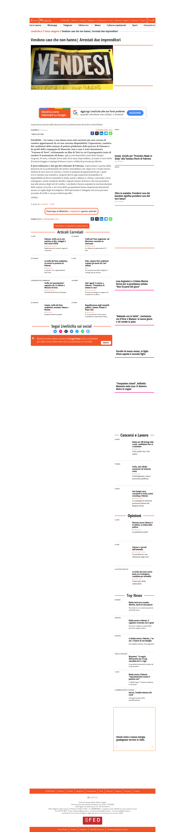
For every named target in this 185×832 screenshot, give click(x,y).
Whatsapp (44, 25)
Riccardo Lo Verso (51, 246)
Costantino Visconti (139, 552)
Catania (83, 20)
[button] (116, 746)
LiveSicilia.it (36, 31)
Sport (126, 25)
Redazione (49, 268)
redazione (44, 130)
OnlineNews (120, 161)
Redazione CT (91, 312)
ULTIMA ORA (64, 20)
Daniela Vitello (138, 498)
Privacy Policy (62, 829)
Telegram (59, 25)
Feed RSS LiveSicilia (97, 829)
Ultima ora (75, 25)
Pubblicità (83, 829)
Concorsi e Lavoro (143, 25)
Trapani (142, 20)
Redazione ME (91, 246)
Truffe (51, 204)
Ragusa (126, 20)
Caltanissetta (102, 20)
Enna (111, 20)
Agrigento (91, 20)
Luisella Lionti (138, 579)
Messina (118, 20)
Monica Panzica (91, 290)
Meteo (89, 25)
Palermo (75, 20)
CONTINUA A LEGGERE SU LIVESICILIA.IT (71, 226)
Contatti (73, 829)
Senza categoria (52, 31)
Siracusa (134, 20)
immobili (44, 204)
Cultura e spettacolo (108, 25)
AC (87, 268)
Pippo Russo (137, 529)
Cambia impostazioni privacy (117, 829)
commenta (75, 211)
